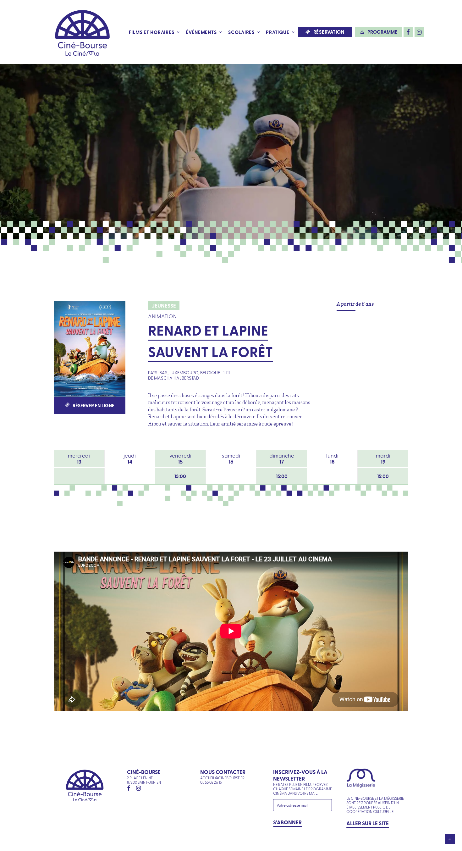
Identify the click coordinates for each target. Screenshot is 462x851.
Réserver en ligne (93, 405)
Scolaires (241, 32)
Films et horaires (151, 32)
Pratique (277, 32)
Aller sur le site (367, 823)
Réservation (328, 32)
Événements (201, 32)
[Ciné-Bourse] (82, 32)
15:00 (180, 476)
